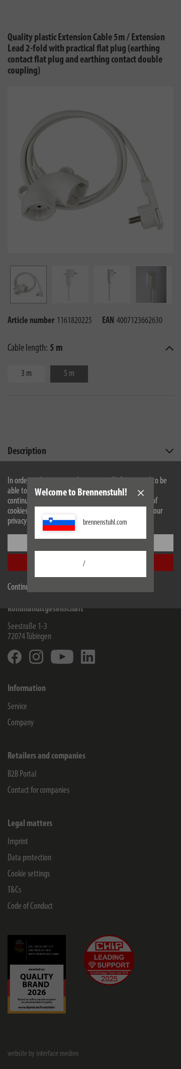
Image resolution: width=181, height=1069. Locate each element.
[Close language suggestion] (140, 492)
